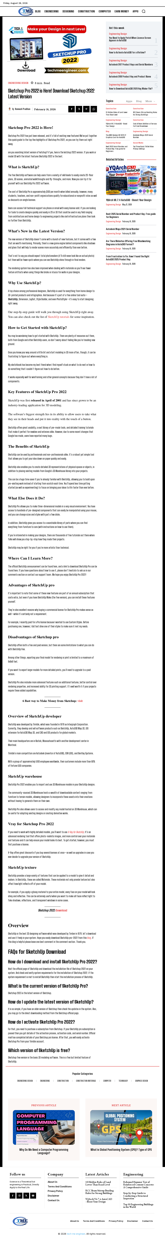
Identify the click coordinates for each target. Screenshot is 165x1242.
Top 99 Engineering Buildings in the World (138, 1206)
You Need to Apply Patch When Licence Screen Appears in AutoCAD (130, 39)
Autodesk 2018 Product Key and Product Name (130, 76)
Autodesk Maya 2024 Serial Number (143, 136)
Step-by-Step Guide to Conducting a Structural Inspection (135, 1196)
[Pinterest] (86, 109)
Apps (129, 101)
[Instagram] (19, 1195)
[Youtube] (33, 1195)
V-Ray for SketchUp (76, 832)
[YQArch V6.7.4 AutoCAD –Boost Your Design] (131, 180)
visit (80, 701)
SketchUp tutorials (58, 317)
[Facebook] (71, 109)
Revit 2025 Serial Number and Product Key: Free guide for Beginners (116, 148)
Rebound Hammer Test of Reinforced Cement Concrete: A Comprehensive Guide (138, 1184)
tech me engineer (76, 1233)
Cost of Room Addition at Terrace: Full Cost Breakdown (145, 124)
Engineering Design (18, 83)
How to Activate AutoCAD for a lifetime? (127, 52)
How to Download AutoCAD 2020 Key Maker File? (130, 88)
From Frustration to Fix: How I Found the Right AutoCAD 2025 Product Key (127, 258)
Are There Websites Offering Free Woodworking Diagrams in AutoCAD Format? (128, 243)
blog (89, 937)
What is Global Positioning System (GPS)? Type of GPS (121, 1149)
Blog (139, 101)
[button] (143, 11)
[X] (79, 109)
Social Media (138, 143)
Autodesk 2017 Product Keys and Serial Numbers (131, 64)
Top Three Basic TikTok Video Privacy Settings (143, 147)
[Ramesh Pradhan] (10, 109)
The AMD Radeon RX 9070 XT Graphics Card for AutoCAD (116, 136)
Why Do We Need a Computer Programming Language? (43, 1151)
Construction (111, 109)
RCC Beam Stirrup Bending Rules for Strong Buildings (145, 113)
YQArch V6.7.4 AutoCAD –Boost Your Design (116, 124)
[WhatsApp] (94, 109)
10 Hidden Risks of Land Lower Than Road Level (116, 113)
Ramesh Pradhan (22, 109)
